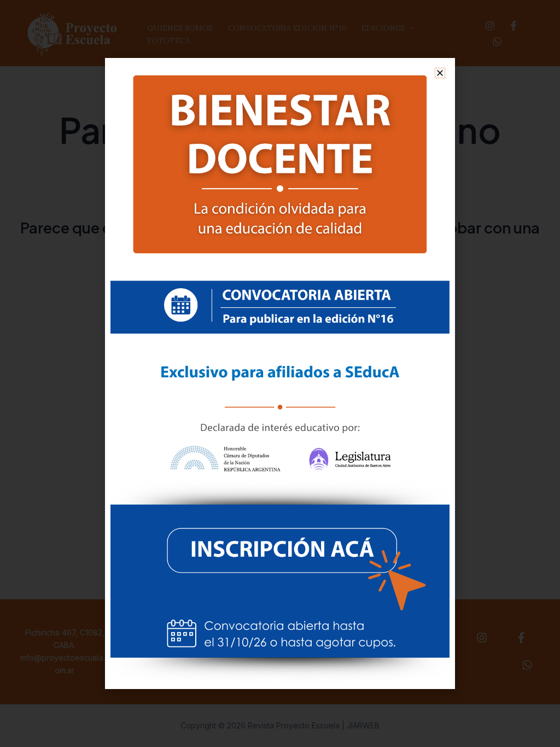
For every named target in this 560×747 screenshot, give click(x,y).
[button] (440, 73)
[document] (280, 373)
